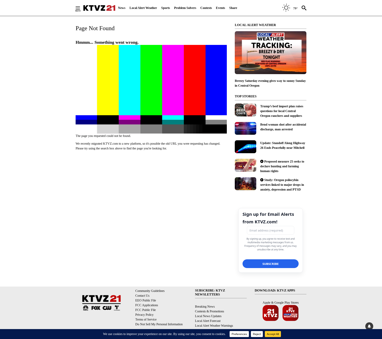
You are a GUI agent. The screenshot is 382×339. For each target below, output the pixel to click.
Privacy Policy (144, 314)
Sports (165, 8)
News (121, 8)
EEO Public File (145, 300)
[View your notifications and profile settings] (369, 326)
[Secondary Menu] (81, 8)
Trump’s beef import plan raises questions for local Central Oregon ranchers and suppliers (281, 111)
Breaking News (205, 306)
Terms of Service (146, 319)
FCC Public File (145, 310)
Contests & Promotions (209, 311)
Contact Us (142, 295)
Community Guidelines (150, 291)
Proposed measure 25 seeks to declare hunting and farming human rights (282, 166)
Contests (206, 8)
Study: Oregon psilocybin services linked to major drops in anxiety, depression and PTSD (282, 184)
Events (220, 8)
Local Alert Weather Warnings (214, 325)
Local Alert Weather (143, 8)
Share (233, 8)
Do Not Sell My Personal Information (159, 324)
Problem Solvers (185, 8)
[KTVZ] (99, 8)
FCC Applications (146, 305)
